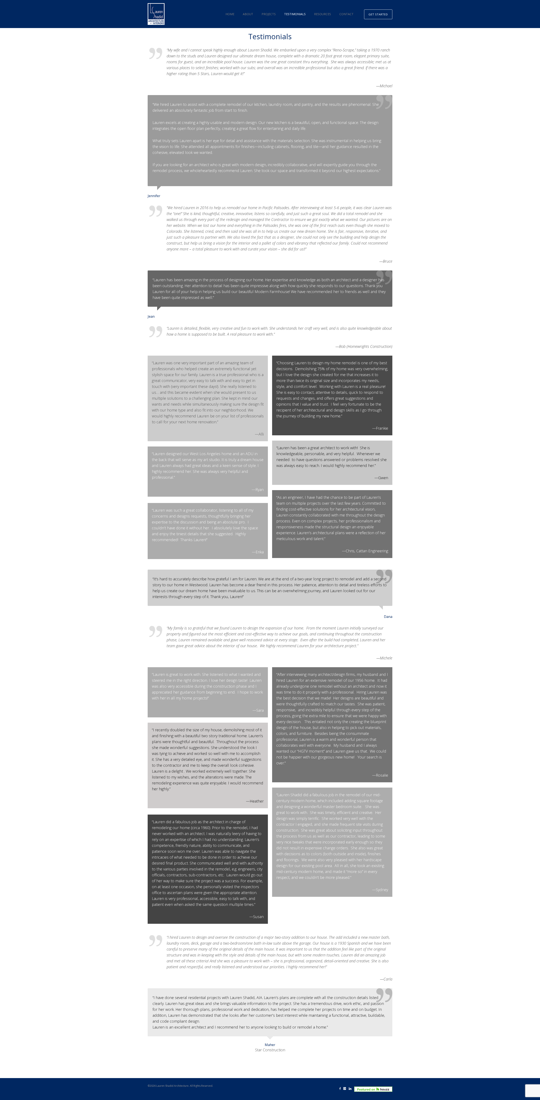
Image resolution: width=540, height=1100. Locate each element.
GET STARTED (378, 14)
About (248, 14)
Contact (346, 14)
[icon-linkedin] (351, 1088)
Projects (269, 14)
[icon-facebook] (341, 1088)
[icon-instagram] (345, 1088)
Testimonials (295, 14)
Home (229, 14)
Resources (322, 14)
